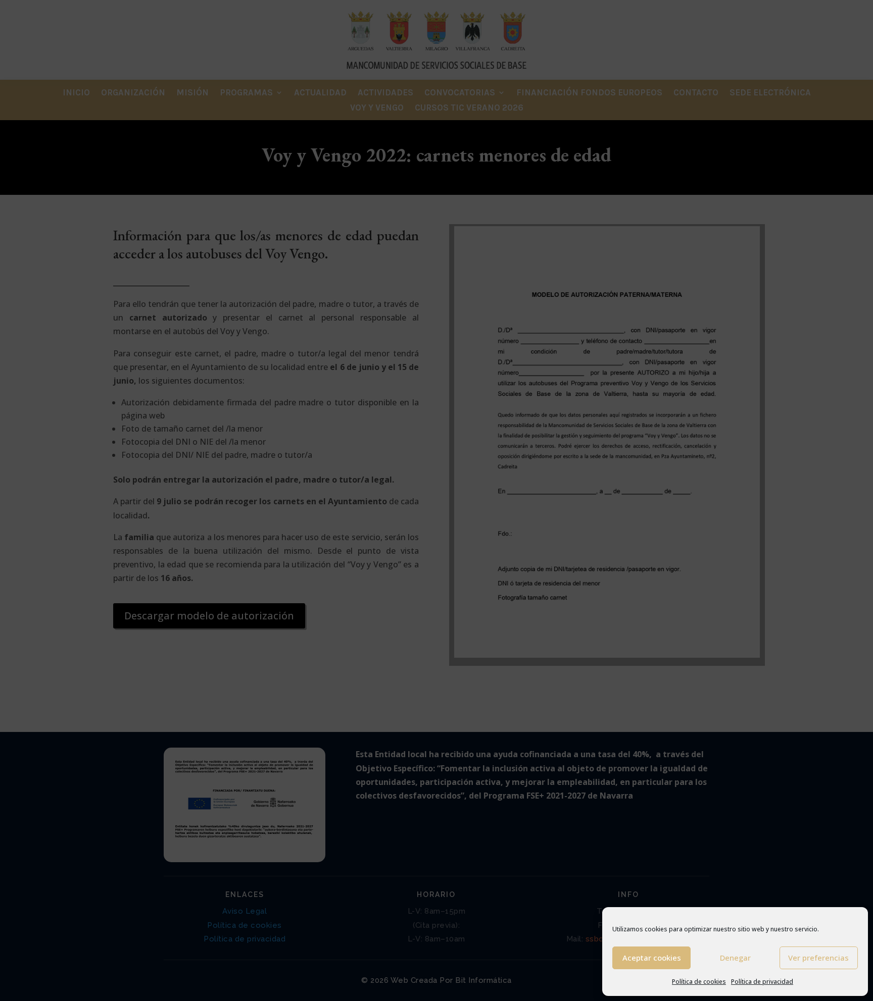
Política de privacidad (762, 981)
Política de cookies (699, 981)
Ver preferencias (818, 958)
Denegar (735, 958)
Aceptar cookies (651, 958)
